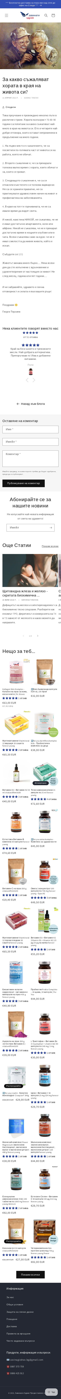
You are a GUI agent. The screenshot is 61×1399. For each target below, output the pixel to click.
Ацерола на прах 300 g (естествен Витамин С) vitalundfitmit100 (14, 1043)
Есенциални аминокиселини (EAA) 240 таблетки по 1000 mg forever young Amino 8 (15, 1200)
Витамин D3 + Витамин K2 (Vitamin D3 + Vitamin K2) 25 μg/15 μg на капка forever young (43, 941)
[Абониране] (50, 527)
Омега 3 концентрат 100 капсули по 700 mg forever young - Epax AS (43, 891)
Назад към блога (33, 404)
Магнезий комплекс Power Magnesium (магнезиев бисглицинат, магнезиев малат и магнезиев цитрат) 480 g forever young (15, 1147)
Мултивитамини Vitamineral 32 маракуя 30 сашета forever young (15, 743)
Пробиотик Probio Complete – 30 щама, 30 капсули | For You (44, 992)
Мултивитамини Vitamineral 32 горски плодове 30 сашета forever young (15, 940)
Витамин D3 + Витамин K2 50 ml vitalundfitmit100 (16, 791)
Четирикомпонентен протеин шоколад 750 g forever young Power (42, 1250)
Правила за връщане (19, 1333)
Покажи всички (50, 546)
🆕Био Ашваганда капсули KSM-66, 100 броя (44, 690)
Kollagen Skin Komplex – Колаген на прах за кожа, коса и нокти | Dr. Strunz (14, 691)
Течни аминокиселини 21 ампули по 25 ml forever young (43, 792)
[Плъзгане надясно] (37, 635)
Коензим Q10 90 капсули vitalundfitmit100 (14, 1249)
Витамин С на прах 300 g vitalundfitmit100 (14, 889)
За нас (10, 1297)
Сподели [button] (11, 107)
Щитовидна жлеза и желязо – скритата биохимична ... (25, 593)
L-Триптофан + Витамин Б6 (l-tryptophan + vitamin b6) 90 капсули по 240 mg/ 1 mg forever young (44, 1045)
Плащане (12, 1319)
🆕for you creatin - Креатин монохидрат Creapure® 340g (15, 1094)
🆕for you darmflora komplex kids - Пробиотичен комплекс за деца (44, 743)
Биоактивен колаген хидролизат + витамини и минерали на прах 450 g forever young (15, 993)
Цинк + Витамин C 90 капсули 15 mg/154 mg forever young (45, 1095)
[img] (30, 333)
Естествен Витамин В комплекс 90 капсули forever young (15, 841)
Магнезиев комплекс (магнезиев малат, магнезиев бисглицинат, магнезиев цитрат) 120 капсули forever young (43, 1147)
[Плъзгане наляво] (23, 635)
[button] (6, 15)
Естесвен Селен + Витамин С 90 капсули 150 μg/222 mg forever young (44, 1199)
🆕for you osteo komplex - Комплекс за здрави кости (44, 840)
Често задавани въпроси (21, 1340)
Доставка (12, 1326)
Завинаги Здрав (22, 1393)
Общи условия (15, 1304)
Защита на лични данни (20, 1311)
